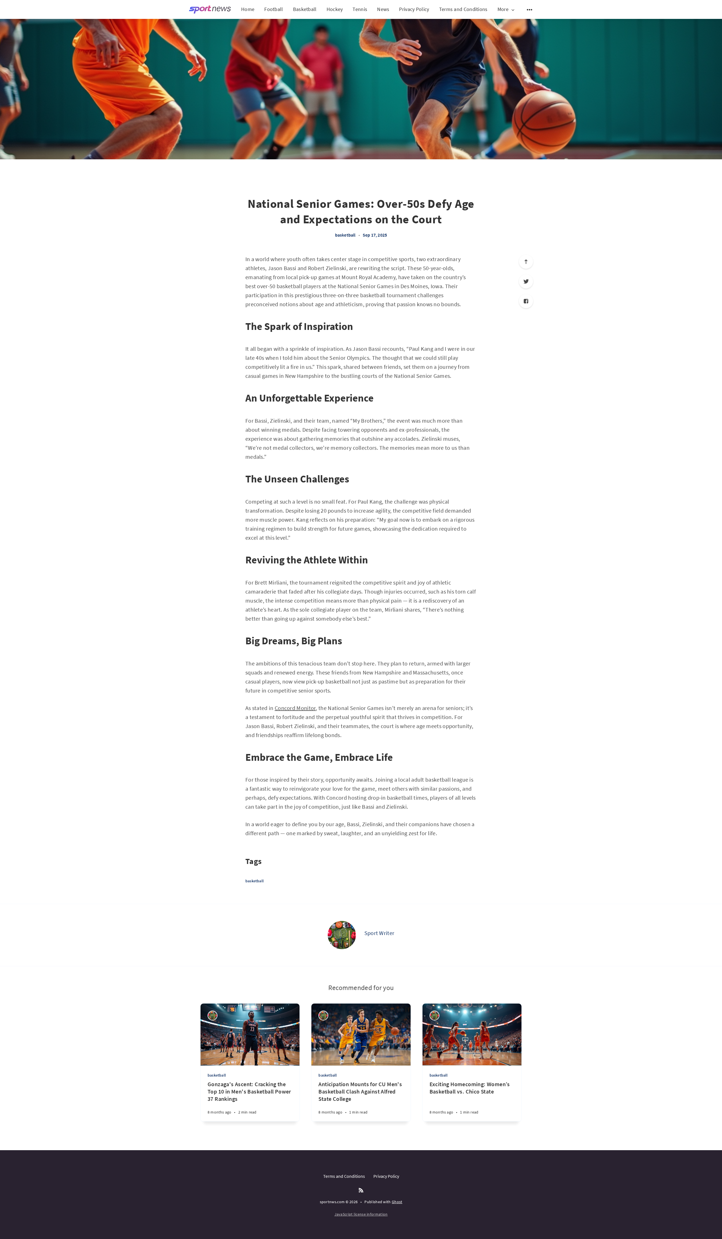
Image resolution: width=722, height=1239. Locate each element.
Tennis (360, 9)
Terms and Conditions (463, 9)
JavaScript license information (361, 1214)
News (383, 9)
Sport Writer (379, 932)
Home (247, 9)
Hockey (335, 9)
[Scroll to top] (526, 262)
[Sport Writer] (342, 935)
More (503, 9)
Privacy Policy (414, 9)
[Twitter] (526, 281)
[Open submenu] (529, 9)
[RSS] (361, 1190)
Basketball (305, 9)
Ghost (397, 1201)
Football (273, 9)
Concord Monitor (295, 707)
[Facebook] (526, 301)
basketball (345, 234)
